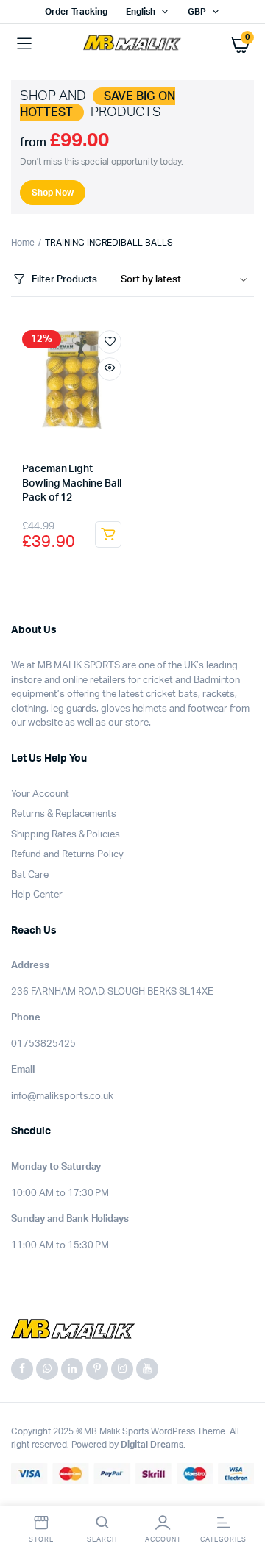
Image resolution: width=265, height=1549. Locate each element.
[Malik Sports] (133, 44)
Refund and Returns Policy (67, 854)
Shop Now (53, 192)
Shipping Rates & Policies (65, 835)
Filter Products (64, 280)
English (140, 11)
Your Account (40, 794)
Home (23, 242)
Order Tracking (76, 11)
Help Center (37, 895)
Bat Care (30, 875)
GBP (197, 11)
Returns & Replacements (63, 814)
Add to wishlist (109, 342)
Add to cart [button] (108, 534)
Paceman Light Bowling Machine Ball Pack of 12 (71, 483)
